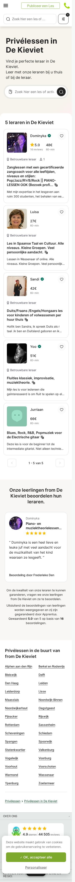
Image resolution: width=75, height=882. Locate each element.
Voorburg (45, 758)
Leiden (43, 683)
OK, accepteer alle (37, 857)
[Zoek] (61, 91)
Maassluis (12, 699)
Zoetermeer (46, 783)
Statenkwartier (15, 749)
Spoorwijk (45, 741)
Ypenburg (12, 783)
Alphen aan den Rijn (18, 666)
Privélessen (12, 801)
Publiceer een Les (40, 5)
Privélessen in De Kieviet (40, 801)
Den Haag (12, 683)
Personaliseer (36, 867)
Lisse (42, 691)
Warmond (11, 774)
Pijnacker (11, 716)
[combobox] (29, 19)
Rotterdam (12, 724)
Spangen (11, 741)
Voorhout (11, 766)
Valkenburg (46, 749)
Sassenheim (47, 724)
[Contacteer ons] (67, 6)
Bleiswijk (11, 674)
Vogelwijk (11, 758)
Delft (42, 674)
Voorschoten (47, 766)
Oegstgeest (47, 708)
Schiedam (45, 733)
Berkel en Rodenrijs (52, 666)
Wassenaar (46, 774)
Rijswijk (44, 716)
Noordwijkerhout (16, 708)
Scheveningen (14, 733)
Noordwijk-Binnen (50, 699)
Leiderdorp (12, 691)
